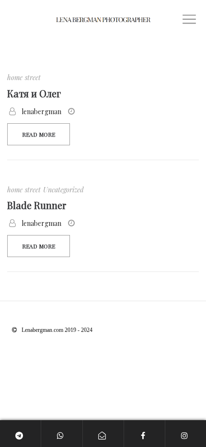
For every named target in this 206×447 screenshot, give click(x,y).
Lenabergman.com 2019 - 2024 (57, 330)
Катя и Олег (34, 93)
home (15, 77)
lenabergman (41, 111)
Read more (38, 134)
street (33, 77)
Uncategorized (63, 189)
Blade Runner (36, 205)
